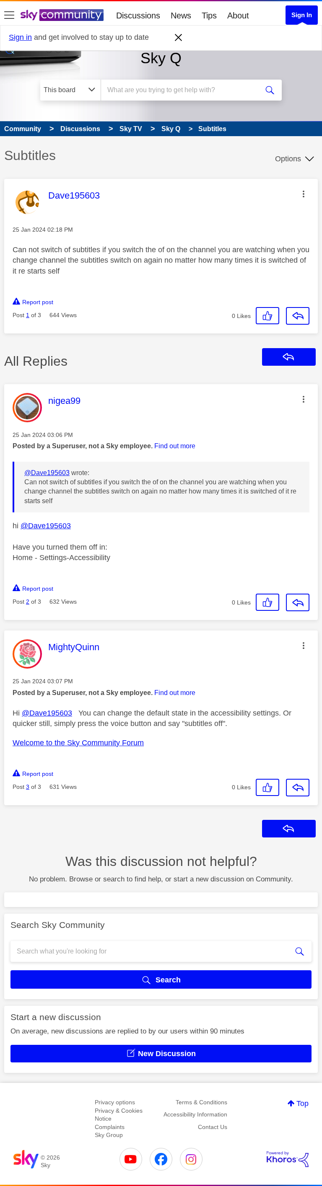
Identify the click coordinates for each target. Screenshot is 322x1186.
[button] (303, 194)
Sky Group (109, 1135)
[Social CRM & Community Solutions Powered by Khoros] (288, 1159)
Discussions (138, 15)
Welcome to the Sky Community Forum (78, 743)
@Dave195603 (47, 472)
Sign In (301, 14)
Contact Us (212, 1127)
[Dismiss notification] (178, 37)
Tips (209, 15)
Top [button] (302, 1103)
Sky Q (161, 58)
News (181, 15)
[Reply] (297, 316)
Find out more (174, 446)
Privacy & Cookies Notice (119, 1114)
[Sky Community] (62, 15)
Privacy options (115, 1102)
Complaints (110, 1127)
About (238, 15)
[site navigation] (9, 15)
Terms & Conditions (201, 1102)
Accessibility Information (195, 1114)
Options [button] (288, 159)
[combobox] (182, 90)
